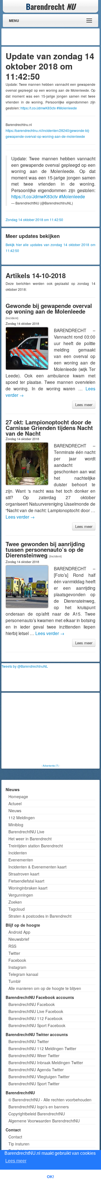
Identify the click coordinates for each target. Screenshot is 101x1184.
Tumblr (14, 981)
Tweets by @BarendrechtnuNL (24, 666)
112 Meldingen (21, 817)
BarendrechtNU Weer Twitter (33, 1055)
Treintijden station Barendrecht (35, 845)
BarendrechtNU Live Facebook (35, 1011)
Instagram (17, 967)
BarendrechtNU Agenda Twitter (36, 1069)
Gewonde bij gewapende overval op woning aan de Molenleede (49, 308)
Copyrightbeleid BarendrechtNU (36, 1114)
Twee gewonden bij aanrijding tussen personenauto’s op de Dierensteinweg (45, 549)
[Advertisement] (53, 37)
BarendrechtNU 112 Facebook (35, 1018)
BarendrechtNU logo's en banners (38, 1106)
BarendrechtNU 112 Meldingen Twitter (42, 1048)
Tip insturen (18, 1144)
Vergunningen (20, 895)
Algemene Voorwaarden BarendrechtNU (44, 1121)
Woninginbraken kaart (27, 888)
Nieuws (14, 810)
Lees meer (83, 404)
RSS (12, 946)
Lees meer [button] (15, 1160)
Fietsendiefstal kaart (26, 881)
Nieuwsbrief (18, 939)
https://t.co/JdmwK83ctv (38, 107)
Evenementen (20, 860)
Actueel (15, 803)
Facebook (17, 960)
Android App (19, 932)
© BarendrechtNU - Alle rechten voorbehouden (49, 1099)
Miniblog (15, 824)
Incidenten (17, 853)
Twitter (14, 953)
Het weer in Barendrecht (30, 838)
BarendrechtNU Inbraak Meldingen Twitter (45, 1062)
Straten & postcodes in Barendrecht (40, 916)
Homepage (18, 796)
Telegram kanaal (23, 974)
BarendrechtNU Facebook (31, 1004)
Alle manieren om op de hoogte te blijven (44, 988)
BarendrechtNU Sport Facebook (36, 1025)
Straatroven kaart (23, 874)
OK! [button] (50, 1176)
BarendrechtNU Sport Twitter (33, 1083)
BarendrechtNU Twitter (28, 1041)
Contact (15, 1137)
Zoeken (15, 902)
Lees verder (20, 517)
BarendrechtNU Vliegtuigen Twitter (39, 1076)
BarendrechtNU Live (26, 831)
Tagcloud (16, 909)
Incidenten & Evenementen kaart (37, 867)
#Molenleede (67, 107)
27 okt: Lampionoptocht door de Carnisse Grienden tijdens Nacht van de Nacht (49, 427)
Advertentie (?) (51, 765)
